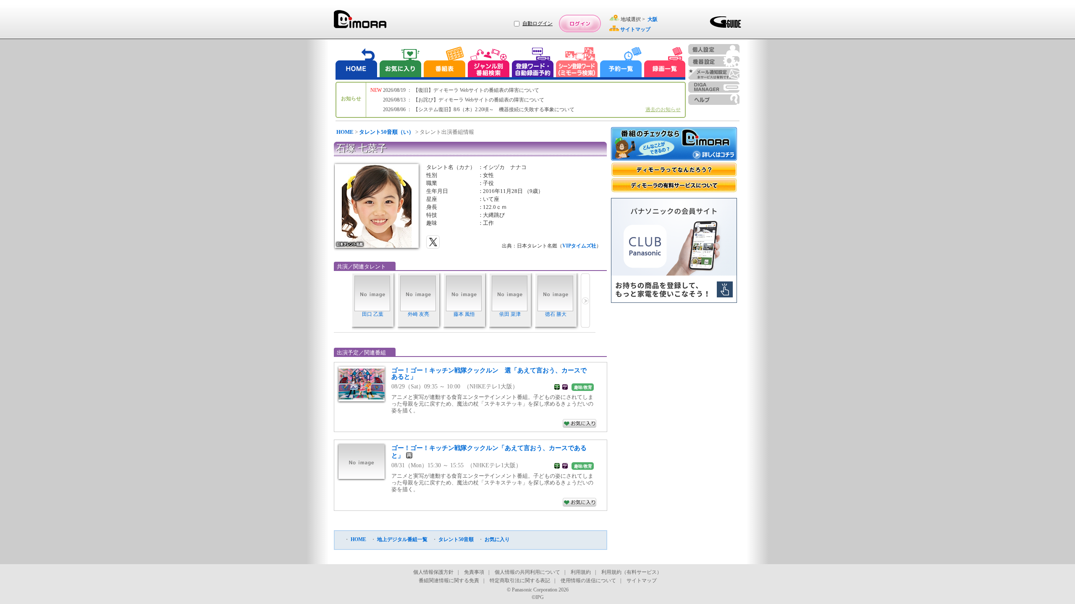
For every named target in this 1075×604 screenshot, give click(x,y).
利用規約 (581, 572)
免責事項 (474, 572)
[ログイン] (580, 23)
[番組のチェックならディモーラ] (674, 144)
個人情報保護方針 (433, 572)
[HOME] (357, 63)
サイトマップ (642, 580)
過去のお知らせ (663, 109)
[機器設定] (713, 61)
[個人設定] (713, 49)
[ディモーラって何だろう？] (674, 169)
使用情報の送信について (588, 580)
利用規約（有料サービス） (631, 572)
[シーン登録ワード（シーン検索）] (577, 63)
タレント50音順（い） (386, 132)
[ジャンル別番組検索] (488, 63)
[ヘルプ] (713, 99)
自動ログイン (537, 23)
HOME (345, 132)
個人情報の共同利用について (527, 572)
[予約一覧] (621, 63)
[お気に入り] (400, 63)
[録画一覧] (665, 63)
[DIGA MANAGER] (713, 87)
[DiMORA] (360, 22)
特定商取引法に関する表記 (520, 580)
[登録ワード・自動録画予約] (533, 63)
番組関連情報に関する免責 (449, 580)
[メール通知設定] (713, 74)
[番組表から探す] (444, 63)
